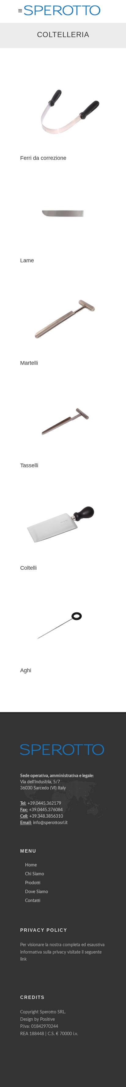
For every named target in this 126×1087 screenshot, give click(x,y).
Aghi (25, 670)
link (23, 959)
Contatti (32, 901)
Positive (47, 1019)
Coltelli (28, 568)
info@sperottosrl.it (50, 823)
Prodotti (32, 883)
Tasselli (29, 465)
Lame (27, 260)
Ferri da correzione (43, 158)
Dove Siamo (36, 892)
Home (31, 865)
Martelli (29, 363)
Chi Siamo (34, 874)
